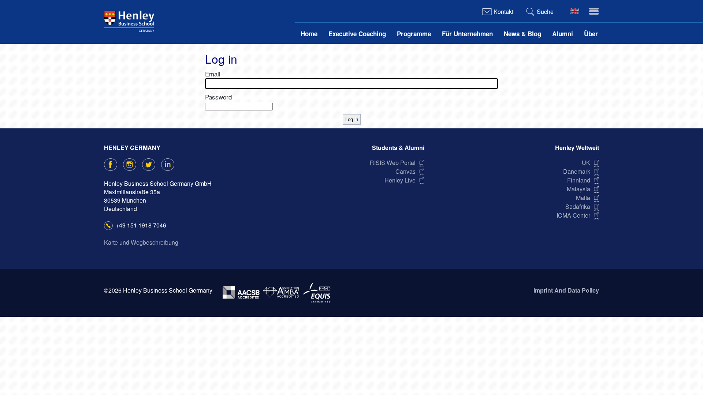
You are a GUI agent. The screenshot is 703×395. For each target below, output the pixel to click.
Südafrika (577, 206)
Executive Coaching (357, 33)
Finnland (578, 180)
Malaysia (578, 189)
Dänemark (576, 171)
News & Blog (522, 33)
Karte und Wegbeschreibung (141, 242)
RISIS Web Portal (393, 162)
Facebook (116, 164)
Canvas (405, 171)
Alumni (562, 33)
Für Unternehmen (467, 33)
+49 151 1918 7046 (141, 225)
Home (309, 33)
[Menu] (592, 11)
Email (212, 73)
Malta (583, 197)
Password (218, 96)
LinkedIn (173, 164)
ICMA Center (573, 215)
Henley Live (400, 180)
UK (586, 162)
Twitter (154, 164)
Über (591, 33)
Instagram (135, 164)
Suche (545, 11)
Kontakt (503, 11)
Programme (414, 33)
